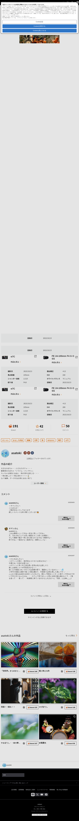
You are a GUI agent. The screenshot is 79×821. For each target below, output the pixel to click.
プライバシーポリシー (23, 17)
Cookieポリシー (18, 16)
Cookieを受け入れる (39, 30)
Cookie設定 (39, 22)
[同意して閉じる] (77, 2)
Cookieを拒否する (39, 26)
